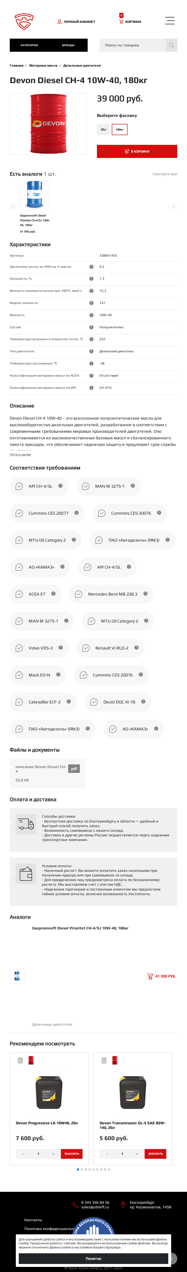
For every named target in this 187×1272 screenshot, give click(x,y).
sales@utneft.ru (95, 1207)
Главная (16, 65)
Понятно (93, 1258)
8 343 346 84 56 (95, 1202)
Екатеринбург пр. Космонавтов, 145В (150, 1204)
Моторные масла (43, 65)
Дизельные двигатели (82, 65)
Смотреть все (165, 174)
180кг (120, 129)
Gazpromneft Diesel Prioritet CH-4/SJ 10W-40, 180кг (35, 220)
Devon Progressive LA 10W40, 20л (47, 1123)
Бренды (68, 45)
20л (103, 129)
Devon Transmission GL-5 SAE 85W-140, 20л (133, 1125)
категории (29, 45)
